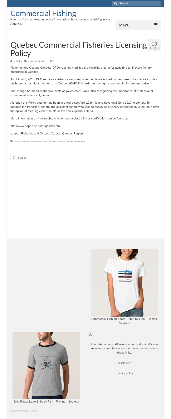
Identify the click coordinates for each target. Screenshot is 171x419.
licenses (53, 141)
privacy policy (124, 373)
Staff (18, 61)
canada (25, 141)
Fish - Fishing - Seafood (63, 401)
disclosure (124, 363)
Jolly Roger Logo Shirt (28, 401)
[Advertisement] (85, 197)
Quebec (42, 61)
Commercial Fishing (43, 13)
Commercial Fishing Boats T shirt (112, 318)
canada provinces (39, 141)
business (16, 141)
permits (61, 141)
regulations (79, 141)
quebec (69, 141)
